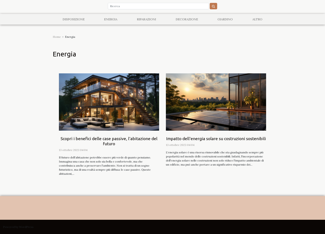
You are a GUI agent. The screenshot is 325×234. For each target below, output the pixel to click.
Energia (110, 19)
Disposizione (74, 19)
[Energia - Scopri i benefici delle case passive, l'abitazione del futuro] (109, 101)
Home (57, 36)
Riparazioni (146, 19)
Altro (257, 19)
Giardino (225, 19)
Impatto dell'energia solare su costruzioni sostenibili (216, 138)
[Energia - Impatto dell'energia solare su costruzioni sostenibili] (216, 101)
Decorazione (187, 19)
